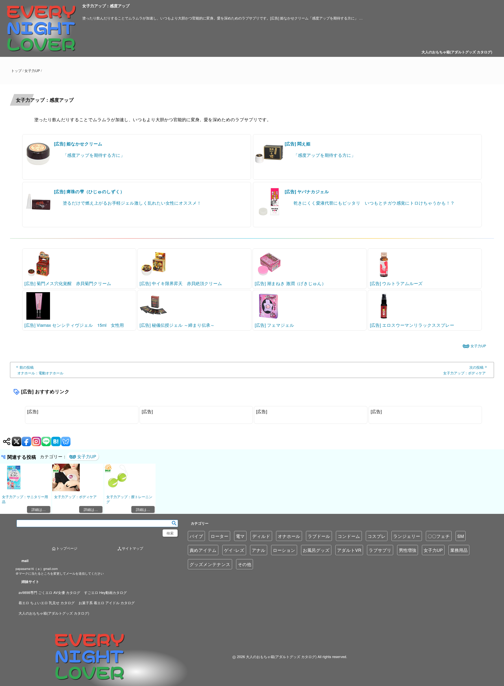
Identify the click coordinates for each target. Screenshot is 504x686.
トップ (16, 70)
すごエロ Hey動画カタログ (105, 592)
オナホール (289, 536)
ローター (219, 536)
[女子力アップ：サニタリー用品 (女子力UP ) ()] (14, 490)
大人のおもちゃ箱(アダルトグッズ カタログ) (457, 51)
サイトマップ (130, 548)
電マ (240, 536)
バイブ (196, 536)
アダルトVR (349, 550)
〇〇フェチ (439, 536)
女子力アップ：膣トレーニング (129, 499)
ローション (284, 550)
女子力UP (478, 345)
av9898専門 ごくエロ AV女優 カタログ (49, 592)
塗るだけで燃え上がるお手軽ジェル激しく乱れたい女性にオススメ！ (132, 203)
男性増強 (407, 550)
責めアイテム (203, 550)
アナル (258, 550)
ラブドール (319, 536)
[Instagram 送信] (36, 441)
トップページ (64, 548)
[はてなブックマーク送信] (56, 441)
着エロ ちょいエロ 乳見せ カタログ (47, 602)
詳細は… (39, 509)
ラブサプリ (380, 550)
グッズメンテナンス (210, 564)
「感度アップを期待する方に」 (94, 155)
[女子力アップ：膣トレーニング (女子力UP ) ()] (118, 490)
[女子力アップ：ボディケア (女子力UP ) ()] (66, 490)
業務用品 (459, 550)
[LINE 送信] (46, 441)
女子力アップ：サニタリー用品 (25, 499)
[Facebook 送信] (26, 441)
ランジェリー (406, 536)
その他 (244, 564)
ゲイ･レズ (234, 550)
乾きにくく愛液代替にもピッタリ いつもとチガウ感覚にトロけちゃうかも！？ (374, 203)
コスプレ (377, 536)
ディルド (261, 536)
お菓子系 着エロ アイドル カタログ (107, 602)
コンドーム (349, 536)
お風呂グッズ (316, 550)
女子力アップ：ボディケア (75, 496)
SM (460, 536)
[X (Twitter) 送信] (16, 441)
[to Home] (41, 54)
